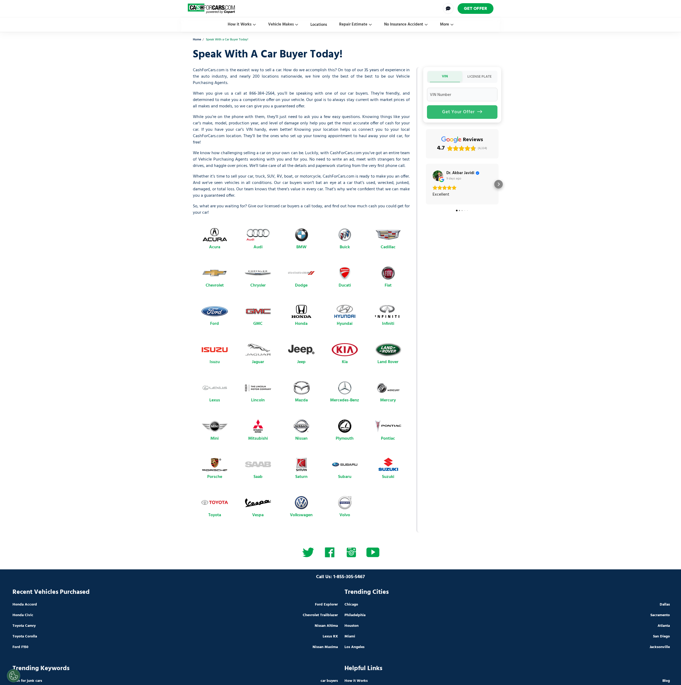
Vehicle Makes (281, 24)
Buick (345, 247)
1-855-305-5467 (349, 577)
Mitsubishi (258, 438)
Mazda (301, 400)
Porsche (214, 476)
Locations (318, 25)
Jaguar (258, 362)
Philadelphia (355, 615)
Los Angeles (354, 647)
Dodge (301, 285)
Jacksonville (660, 647)
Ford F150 (20, 647)
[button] (426, 184)
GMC (258, 323)
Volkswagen (301, 515)
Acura (214, 247)
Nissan (301, 438)
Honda (301, 323)
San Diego (661, 636)
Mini (214, 438)
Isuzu (215, 362)
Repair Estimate (353, 24)
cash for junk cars (27, 681)
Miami (349, 636)
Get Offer (475, 8)
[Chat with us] (448, 8)
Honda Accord (25, 604)
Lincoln (258, 400)
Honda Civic (23, 615)
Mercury (388, 400)
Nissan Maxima (325, 647)
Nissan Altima (326, 626)
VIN (445, 76)
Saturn (301, 476)
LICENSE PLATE (479, 77)
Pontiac (388, 438)
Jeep (301, 362)
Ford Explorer (326, 604)
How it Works (239, 24)
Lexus (214, 400)
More (444, 24)
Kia (345, 362)
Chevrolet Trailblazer (320, 615)
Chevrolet (215, 285)
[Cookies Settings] (13, 675)
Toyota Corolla (25, 636)
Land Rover (387, 362)
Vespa (258, 515)
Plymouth (345, 438)
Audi (258, 247)
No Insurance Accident (403, 24)
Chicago (351, 604)
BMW (301, 247)
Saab (258, 476)
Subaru (344, 476)
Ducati (345, 285)
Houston (351, 626)
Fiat (388, 285)
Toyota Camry (24, 626)
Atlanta (664, 626)
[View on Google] (438, 175)
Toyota (214, 515)
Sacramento (660, 615)
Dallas (665, 604)
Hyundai (344, 323)
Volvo (344, 515)
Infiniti (388, 323)
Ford (214, 323)
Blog (666, 681)
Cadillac (388, 247)
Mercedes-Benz (344, 400)
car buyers (329, 681)
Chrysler (258, 285)
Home (197, 39)
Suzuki (388, 476)
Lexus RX (330, 636)
